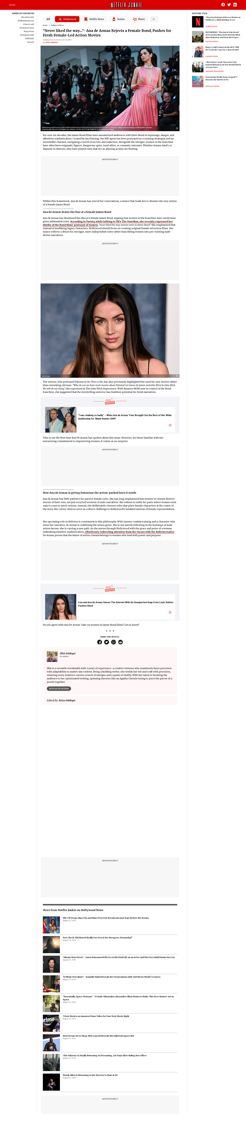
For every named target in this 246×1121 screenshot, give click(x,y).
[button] (178, 128)
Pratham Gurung (213, 86)
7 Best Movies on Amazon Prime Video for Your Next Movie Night (96, 945)
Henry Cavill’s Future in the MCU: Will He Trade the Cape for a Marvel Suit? (222, 48)
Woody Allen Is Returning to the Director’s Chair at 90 (90, 1004)
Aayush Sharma (212, 41)
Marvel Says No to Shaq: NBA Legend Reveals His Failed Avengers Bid (98, 964)
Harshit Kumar (212, 56)
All (48, 19)
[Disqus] (110, 747)
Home (12, 5)
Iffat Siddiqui (52, 42)
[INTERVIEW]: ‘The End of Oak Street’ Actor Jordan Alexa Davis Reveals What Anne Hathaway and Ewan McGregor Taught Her (223, 35)
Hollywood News (57, 25)
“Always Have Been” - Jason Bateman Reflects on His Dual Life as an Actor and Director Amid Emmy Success (119, 886)
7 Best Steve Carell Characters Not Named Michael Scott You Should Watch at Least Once (223, 64)
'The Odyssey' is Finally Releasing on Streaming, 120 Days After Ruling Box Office (104, 984)
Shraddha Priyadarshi (215, 71)
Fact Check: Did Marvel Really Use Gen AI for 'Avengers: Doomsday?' (98, 866)
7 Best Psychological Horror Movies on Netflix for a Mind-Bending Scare (223, 18)
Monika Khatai (211, 26)
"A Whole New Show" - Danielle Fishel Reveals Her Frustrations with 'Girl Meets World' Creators (111, 905)
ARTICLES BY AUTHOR (59, 689)
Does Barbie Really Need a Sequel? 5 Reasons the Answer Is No (221, 78)
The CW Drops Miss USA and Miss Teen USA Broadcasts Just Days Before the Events (106, 846)
